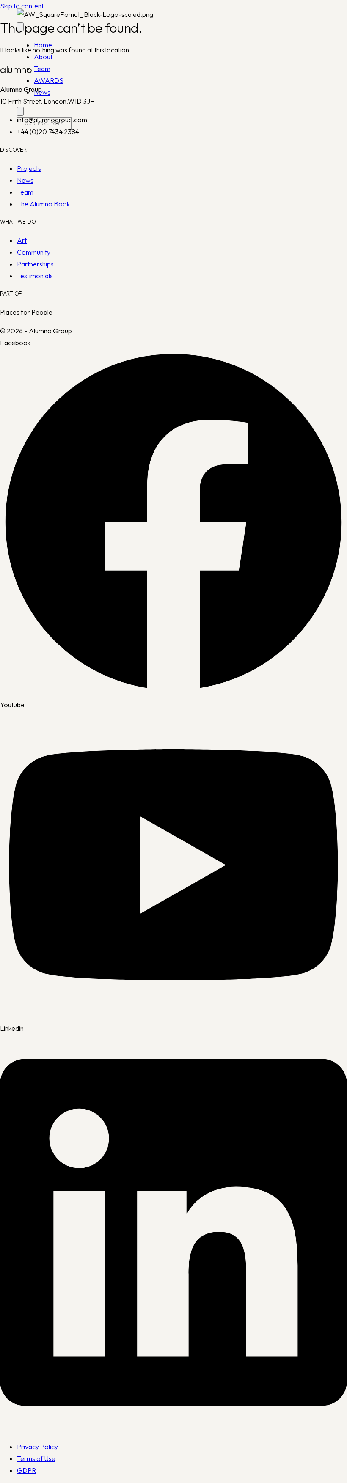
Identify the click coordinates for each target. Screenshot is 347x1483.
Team (42, 68)
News (42, 92)
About (43, 56)
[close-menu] (20, 111)
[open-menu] (20, 26)
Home (43, 45)
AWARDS (48, 80)
